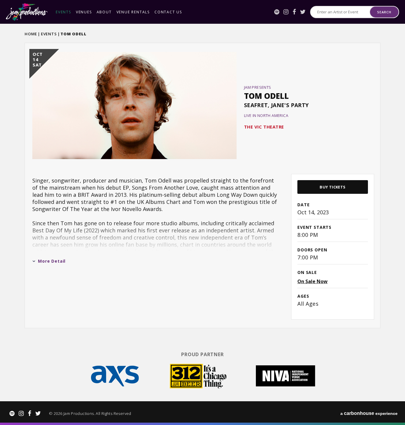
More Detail (52, 261)
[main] (202, 185)
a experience (369, 413)
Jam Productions (26, 12)
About (104, 12)
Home (31, 34)
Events (49, 34)
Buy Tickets (332, 187)
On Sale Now (312, 281)
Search (384, 12)
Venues (84, 12)
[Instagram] (285, 12)
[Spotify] (276, 12)
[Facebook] (294, 12)
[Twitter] (303, 12)
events (63, 12)
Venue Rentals (133, 12)
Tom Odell (266, 96)
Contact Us (168, 12)
